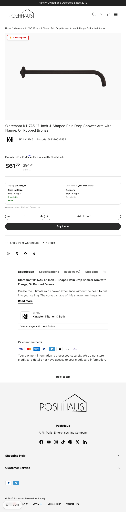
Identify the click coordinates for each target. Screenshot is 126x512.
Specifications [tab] (49, 271)
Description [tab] (26, 271)
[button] (108, 14)
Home (8, 28)
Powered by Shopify (35, 498)
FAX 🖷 (24, 504)
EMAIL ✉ (37, 504)
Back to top (63, 376)
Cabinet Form (72, 504)
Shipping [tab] (91, 271)
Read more (25, 301)
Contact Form (54, 504)
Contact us (35, 207)
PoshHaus (19, 498)
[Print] (8, 253)
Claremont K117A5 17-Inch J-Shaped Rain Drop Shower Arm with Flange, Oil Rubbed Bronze (59, 28)
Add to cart (84, 216)
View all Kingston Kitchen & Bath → (38, 326)
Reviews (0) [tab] (72, 271)
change (91, 186)
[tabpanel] (63, 291)
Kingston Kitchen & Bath (49, 316)
